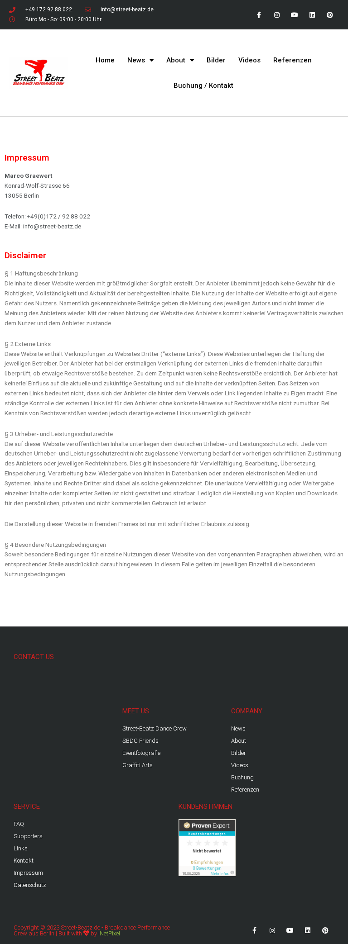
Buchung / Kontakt (203, 85)
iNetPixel (109, 933)
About (175, 60)
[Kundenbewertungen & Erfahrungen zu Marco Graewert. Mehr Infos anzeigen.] (207, 847)
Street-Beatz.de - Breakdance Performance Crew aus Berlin (92, 930)
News (136, 60)
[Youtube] (294, 15)
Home (105, 60)
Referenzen (292, 60)
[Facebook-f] (259, 15)
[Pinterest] (330, 15)
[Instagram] (276, 15)
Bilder (216, 60)
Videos (249, 60)
